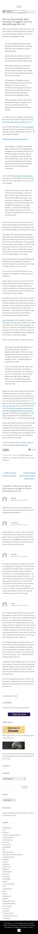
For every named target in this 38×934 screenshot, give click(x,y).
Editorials (5, 457)
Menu (19, 6)
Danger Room (6, 845)
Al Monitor (5, 832)
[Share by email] (35, 449)
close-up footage (27, 127)
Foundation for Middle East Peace (12, 854)
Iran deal (14, 457)
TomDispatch (6, 918)
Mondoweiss (6, 876)
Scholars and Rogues (8, 901)
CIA (18, 455)
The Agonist (6, 908)
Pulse (4, 891)
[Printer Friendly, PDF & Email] (5, 450)
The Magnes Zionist (8, 913)
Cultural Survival (7, 840)
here (8, 758)
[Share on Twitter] (32, 449)
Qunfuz (4, 893)
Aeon (4, 830)
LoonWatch (5, 864)
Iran (10, 457)
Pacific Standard (7, 889)
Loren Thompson (8, 320)
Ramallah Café (6, 896)
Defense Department (26, 455)
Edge (3, 849)
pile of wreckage (25, 325)
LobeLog (5, 862)
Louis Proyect (6, 867)
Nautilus (4, 881)
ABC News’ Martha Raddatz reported (14, 139)
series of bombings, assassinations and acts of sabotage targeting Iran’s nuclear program (17, 410)
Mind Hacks (6, 874)
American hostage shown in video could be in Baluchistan (27, 475)
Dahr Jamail (5, 842)
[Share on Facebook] (29, 449)
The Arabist (5, 911)
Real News (5, 898)
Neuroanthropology (8, 884)
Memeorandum (7, 871)
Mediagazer (5, 869)
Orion (4, 886)
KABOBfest (5, 859)
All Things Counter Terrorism (11, 835)
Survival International (8, 903)
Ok (19, 930)
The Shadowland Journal (9, 915)
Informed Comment (8, 857)
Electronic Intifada (7, 852)
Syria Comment (7, 906)
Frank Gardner (15, 36)
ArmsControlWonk (8, 837)
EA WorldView (6, 847)
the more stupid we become (18, 445)
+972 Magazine (6, 827)
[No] (35, 927)
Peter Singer (9, 347)
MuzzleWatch (6, 879)
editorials (31, 754)
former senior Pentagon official (22, 176)
